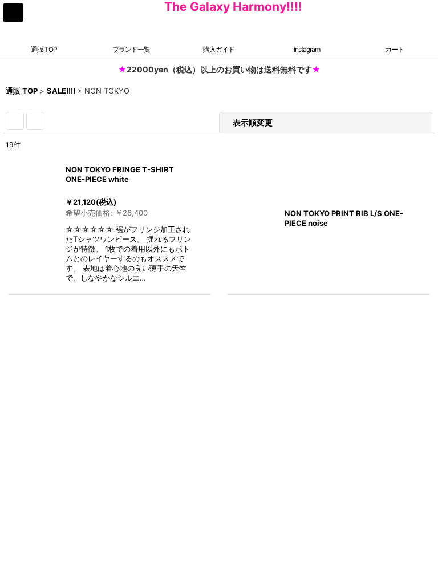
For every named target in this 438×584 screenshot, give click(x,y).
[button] (13, 12)
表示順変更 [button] (253, 122)
